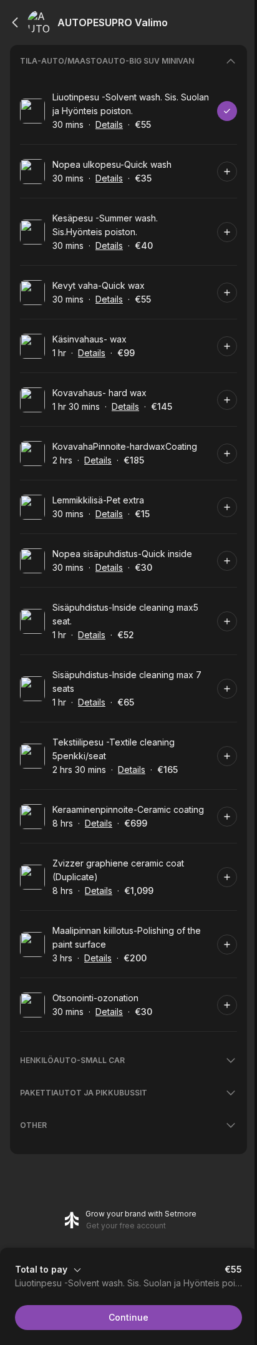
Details (109, 124)
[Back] (14, 22)
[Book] (227, 111)
